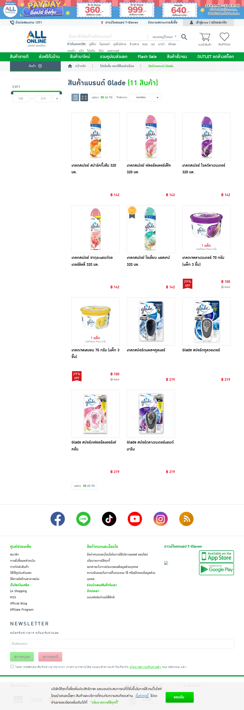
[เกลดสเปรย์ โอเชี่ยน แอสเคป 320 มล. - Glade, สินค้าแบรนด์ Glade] (151, 229)
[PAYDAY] (122, 9)
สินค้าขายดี (19, 57)
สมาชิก (14, 554)
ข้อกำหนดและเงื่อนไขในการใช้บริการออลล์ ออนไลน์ (117, 554)
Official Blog (18, 603)
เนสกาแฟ (113, 50)
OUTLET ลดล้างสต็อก (215, 57)
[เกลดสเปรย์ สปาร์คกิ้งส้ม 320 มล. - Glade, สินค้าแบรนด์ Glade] (95, 137)
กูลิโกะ (92, 44)
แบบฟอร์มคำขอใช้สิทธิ (101, 597)
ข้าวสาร (134, 44)
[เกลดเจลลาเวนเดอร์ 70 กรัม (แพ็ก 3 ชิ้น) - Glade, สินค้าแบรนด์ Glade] (206, 229)
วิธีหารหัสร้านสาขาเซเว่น (24, 579)
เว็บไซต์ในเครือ (19, 585)
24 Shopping (18, 591)
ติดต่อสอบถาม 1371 (28, 22)
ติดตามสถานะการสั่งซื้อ (163, 22)
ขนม (145, 44)
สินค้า (32, 66)
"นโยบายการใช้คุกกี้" (104, 702)
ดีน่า (101, 50)
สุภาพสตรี (50, 657)
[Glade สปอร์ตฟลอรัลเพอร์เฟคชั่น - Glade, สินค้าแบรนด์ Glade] (95, 414)
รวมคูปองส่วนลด (113, 57)
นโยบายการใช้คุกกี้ (98, 560)
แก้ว (81, 50)
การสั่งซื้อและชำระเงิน (22, 560)
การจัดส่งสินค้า (19, 567)
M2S (13, 597)
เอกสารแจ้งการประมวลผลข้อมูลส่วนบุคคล (112, 567)
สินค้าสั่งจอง (177, 57)
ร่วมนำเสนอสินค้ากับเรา (102, 585)
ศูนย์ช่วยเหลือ (20, 547)
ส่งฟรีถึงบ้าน (49, 57)
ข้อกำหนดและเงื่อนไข (102, 547)
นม (153, 44)
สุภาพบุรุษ (22, 657)
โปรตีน (91, 50)
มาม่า (161, 44)
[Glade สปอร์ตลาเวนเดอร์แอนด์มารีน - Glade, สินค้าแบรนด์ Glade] (151, 414)
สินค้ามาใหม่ (80, 57)
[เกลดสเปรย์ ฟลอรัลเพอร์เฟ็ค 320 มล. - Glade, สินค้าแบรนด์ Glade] (151, 137)
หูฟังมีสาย (119, 44)
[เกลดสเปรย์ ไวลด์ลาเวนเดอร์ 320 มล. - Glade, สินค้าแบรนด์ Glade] (206, 137)
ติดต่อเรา (93, 591)
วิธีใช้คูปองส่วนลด (20, 572)
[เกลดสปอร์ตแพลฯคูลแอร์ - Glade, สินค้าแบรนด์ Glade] (151, 321)
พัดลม (172, 44)
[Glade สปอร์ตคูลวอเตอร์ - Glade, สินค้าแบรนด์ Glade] (206, 321)
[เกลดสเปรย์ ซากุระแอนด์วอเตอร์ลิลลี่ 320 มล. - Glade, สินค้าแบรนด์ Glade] (95, 229)
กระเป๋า (71, 50)
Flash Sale (147, 57)
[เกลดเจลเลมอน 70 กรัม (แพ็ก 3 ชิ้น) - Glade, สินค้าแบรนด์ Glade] (95, 321)
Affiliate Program (22, 609)
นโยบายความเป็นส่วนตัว (145, 667)
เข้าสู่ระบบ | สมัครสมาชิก (211, 22)
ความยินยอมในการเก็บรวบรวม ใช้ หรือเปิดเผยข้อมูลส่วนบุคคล (121, 575)
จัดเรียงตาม (121, 97)
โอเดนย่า (105, 44)
